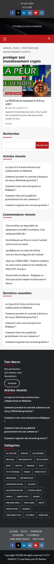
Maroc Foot (23, 496)
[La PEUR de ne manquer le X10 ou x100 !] (27, 81)
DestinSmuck (13, 240)
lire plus (8, 123)
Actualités (11, 453)
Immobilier (11, 478)
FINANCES (18, 93)
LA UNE (13, 531)
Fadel (10, 108)
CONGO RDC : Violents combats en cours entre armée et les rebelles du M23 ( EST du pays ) (27, 264)
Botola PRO (42, 459)
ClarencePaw (13, 225)
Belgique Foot (25, 459)
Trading (26, 509)
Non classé (29, 503)
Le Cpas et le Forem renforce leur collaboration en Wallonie (22, 169)
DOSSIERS (17, 535)
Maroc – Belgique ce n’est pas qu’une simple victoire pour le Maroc (26, 279)
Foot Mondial (13, 472)
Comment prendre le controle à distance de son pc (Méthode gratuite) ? (26, 178)
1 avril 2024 (19, 108)
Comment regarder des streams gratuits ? (27, 205)
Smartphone (12, 509)
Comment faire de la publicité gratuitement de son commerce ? (22, 197)
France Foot (41, 472)
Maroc (9, 496)
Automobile (38, 453)
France (27, 472)
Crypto (9, 93)
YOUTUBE (27, 7)
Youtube (12, 383)
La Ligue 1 (31, 484)
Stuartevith (12, 275)
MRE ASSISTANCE (13, 503)
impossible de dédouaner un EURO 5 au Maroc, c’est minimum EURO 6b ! (25, 229)
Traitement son (13, 515)
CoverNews (24, 559)
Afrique (24, 453)
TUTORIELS (29, 515)
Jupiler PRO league (14, 484)
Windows (43, 515)
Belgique (10, 459)
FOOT (41, 466)
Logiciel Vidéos (34, 490)
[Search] (49, 38)
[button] (6, 38)
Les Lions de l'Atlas (14, 490)
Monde (36, 496)
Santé (41, 503)
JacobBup (11, 250)
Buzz (8, 466)
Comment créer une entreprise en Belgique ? (23, 188)
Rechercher (11, 133)
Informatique (26, 478)
